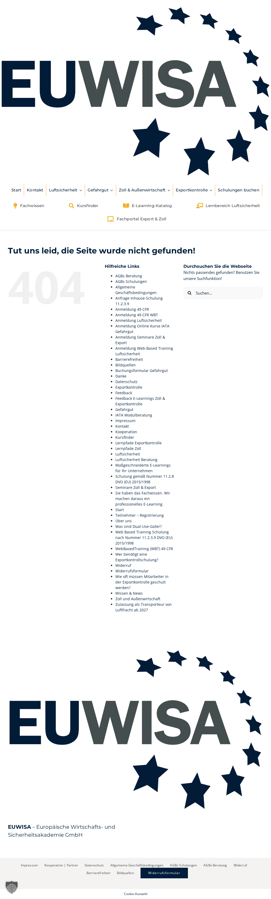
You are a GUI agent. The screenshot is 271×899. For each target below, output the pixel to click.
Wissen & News (129, 593)
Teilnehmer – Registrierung (139, 515)
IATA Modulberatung (133, 415)
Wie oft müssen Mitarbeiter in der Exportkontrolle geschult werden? (142, 582)
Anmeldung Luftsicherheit (138, 320)
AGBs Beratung (128, 275)
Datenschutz (126, 381)
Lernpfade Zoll (128, 448)
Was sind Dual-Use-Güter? (138, 526)
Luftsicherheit (127, 454)
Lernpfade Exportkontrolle (138, 442)
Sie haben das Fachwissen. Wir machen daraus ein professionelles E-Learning (142, 498)
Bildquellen (125, 364)
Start (119, 509)
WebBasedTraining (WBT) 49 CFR (144, 548)
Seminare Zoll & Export (135, 487)
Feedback (123, 392)
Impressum (125, 420)
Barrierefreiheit (129, 359)
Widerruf (123, 565)
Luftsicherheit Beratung (136, 459)
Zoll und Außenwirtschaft (137, 598)
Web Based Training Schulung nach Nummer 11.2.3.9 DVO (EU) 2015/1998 (144, 537)
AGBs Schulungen (131, 281)
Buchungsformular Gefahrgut (141, 370)
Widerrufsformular (132, 570)
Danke (121, 376)
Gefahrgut (124, 409)
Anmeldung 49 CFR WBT (136, 314)
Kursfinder (124, 437)
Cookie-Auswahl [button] (135, 894)
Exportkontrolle (128, 387)
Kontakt (122, 426)
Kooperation (126, 431)
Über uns (123, 520)
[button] (11, 887)
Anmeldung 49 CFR (132, 309)
